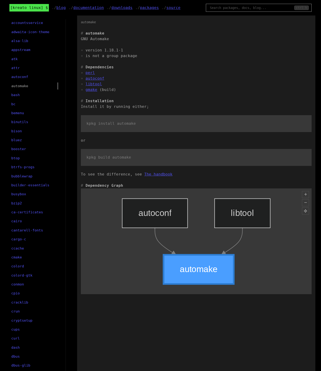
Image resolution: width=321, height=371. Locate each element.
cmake (16, 257)
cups (15, 329)
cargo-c (18, 239)
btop (15, 158)
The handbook (158, 174)
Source (173, 7)
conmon (17, 284)
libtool (94, 84)
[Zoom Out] (305, 202)
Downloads (122, 7)
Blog (61, 7)
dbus (15, 356)
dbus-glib (20, 365)
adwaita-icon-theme (30, 32)
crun (15, 311)
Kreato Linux (27, 7)
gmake (91, 89)
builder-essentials (30, 185)
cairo (16, 221)
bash (15, 95)
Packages (149, 7)
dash (15, 347)
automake (19, 86)
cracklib (19, 302)
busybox (18, 194)
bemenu (17, 113)
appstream (20, 50)
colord (17, 266)
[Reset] (305, 211)
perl (90, 72)
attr (15, 68)
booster (18, 149)
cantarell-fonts (27, 230)
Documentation (88, 7)
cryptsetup (21, 320)
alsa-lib (19, 41)
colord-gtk (21, 275)
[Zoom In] (305, 194)
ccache (17, 248)
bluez (16, 140)
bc (13, 104)
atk (14, 59)
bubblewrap (21, 176)
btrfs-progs (23, 167)
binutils (19, 122)
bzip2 (16, 203)
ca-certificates (27, 212)
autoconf (95, 78)
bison (16, 131)
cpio (15, 293)
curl (15, 338)
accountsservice (27, 23)
